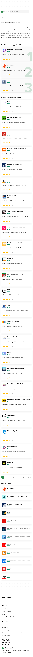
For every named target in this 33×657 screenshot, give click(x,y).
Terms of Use (5, 627)
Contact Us (4, 614)
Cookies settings (6, 635)
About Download (6, 609)
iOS (2, 18)
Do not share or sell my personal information (12, 632)
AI (13, 17)
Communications (24, 17)
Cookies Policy (5, 630)
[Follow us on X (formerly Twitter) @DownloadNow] (6, 643)
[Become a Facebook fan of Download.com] (3, 643)
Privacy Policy (5, 624)
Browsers (17, 18)
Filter (2, 41)
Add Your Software (6, 611)
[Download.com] (5, 12)
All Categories (9, 17)
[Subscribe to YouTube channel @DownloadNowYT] (9, 643)
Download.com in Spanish (8, 617)
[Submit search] (11, 11)
